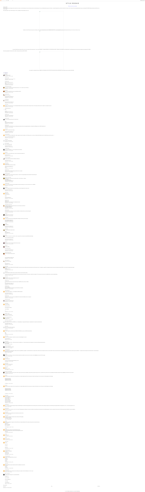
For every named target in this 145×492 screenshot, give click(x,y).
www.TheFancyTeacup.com (8, 160)
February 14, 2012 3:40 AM (9, 141)
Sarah (5, 152)
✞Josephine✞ (6, 148)
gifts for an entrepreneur (7, 424)
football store (6, 430)
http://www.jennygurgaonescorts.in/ (71, 405)
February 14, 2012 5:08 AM (9, 150)
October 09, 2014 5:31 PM (9, 373)
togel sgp (6, 442)
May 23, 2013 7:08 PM (8, 365)
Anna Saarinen (6, 134)
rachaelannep (6, 183)
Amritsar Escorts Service (8, 378)
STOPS (16, 10)
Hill (5, 428)
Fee (5, 223)
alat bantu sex (39, 372)
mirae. (5, 271)
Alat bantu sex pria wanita (8, 371)
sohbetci (6, 463)
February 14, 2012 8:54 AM (9, 198)
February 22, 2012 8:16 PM (9, 324)
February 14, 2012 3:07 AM (9, 132)
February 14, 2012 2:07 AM (9, 106)
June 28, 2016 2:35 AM (8, 406)
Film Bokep (6, 445)
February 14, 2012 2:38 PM (9, 264)
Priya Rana (6, 404)
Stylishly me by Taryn (7, 177)
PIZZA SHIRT (5, 7)
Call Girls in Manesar (7, 398)
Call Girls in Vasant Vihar (7, 400)
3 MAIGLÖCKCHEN (7, 108)
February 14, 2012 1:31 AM (9, 92)
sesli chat (6, 460)
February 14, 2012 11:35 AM (9, 233)
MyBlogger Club (6, 476)
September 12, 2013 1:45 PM (9, 369)
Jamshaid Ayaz (6, 349)
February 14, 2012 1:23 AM (9, 88)
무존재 (5, 139)
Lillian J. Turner (6, 473)
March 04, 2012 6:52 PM (8, 339)
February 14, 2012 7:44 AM (9, 181)
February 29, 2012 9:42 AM (9, 334)
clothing (9, 364)
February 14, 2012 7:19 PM (9, 275)
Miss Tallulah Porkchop (7, 86)
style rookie (72, 3)
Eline (5, 213)
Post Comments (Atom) (8, 487)
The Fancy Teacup (7, 157)
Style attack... (6, 313)
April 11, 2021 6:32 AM (8, 483)
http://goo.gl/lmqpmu (71, 372)
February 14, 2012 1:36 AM (9, 97)
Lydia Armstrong (6, 173)
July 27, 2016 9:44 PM (8, 419)
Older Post (99, 486)
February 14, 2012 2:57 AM (9, 116)
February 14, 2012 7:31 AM (9, 175)
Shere (5, 90)
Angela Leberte (6, 260)
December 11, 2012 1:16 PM (9, 361)
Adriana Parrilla (6, 290)
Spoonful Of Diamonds (7, 252)
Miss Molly (6, 99)
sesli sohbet (6, 458)
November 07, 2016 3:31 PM (9, 454)
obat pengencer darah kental (8, 417)
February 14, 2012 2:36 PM (9, 258)
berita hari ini (6, 447)
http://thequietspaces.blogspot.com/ (9, 96)
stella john (6, 341)
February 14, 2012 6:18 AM (9, 161)
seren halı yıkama (7, 452)
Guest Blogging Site (7, 482)
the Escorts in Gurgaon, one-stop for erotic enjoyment (14, 409)
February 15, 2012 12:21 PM (9, 301)
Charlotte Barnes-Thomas (8, 204)
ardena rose (6, 118)
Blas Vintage (6, 143)
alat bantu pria (44, 372)
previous (26, 10)
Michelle (6, 266)
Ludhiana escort (18, 376)
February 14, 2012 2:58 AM (9, 123)
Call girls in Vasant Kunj (7, 399)
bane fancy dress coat (7, 368)
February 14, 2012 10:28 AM (9, 227)
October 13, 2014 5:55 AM (9, 383)
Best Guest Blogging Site (7, 479)
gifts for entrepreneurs (7, 425)
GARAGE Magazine (13, 10)
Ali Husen (6, 415)
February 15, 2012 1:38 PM (9, 311)
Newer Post (4, 486)
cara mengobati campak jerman (8, 418)
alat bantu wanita (49, 372)
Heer (5, 385)
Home (51, 486)
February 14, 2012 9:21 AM (9, 208)
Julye (5, 245)
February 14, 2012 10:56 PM (9, 284)
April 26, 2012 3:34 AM (8, 352)
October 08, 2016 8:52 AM (9, 432)
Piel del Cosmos (7, 299)
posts (28, 10)
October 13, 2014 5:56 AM (9, 393)
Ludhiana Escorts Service (8, 379)
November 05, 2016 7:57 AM (9, 448)
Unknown (6, 104)
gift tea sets (6, 423)
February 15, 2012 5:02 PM (9, 315)
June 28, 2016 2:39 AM (8, 410)
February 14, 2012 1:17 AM (9, 79)
